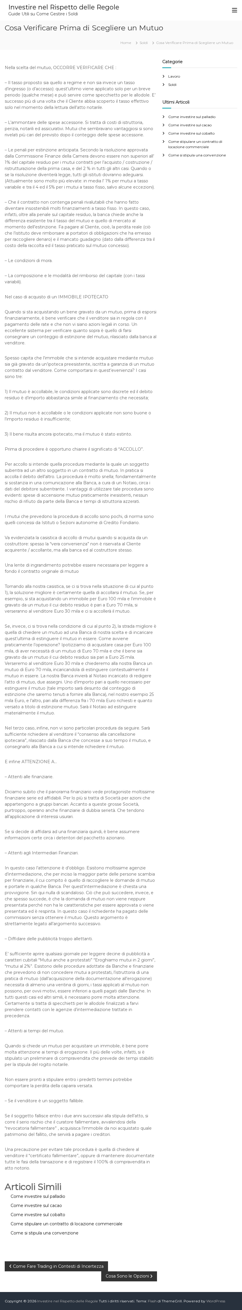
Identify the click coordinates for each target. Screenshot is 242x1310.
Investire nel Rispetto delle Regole (63, 7)
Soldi (144, 42)
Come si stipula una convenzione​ (197, 155)
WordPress (215, 1301)
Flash (152, 1301)
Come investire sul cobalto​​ (191, 133)
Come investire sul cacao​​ (190, 125)
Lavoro (174, 76)
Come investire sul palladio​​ (191, 117)
